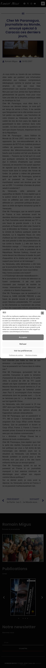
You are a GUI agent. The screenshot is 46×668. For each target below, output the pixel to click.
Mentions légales (31, 355)
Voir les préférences (23, 351)
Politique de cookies (16, 355)
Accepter (23, 337)
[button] (42, 313)
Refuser (23, 344)
